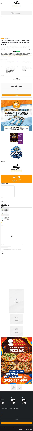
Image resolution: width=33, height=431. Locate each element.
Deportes (14, 408)
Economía (17, 408)
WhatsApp (18, 51)
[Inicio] (16, 3)
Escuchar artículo (7, 38)
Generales (2, 38)
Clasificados (27, 429)
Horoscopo (8, 219)
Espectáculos (6, 408)
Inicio (20, 429)
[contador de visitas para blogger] (5, 205)
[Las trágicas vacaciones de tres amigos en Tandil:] (3, 62)
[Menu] (1, 4)
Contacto (2, 414)
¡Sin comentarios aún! (17, 79)
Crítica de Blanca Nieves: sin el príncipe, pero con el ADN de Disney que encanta (27, 68)
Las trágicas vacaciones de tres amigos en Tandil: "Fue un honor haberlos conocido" (10, 62)
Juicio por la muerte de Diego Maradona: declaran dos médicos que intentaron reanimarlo (27, 62)
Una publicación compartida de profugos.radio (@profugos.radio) (12, 249)
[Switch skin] (31, 4)
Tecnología (10, 408)
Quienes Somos (23, 429)
